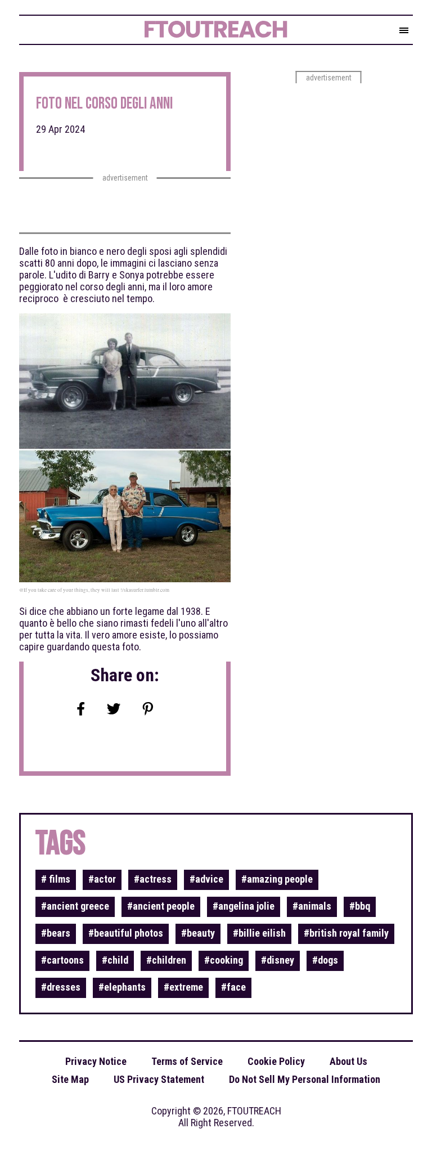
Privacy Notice (96, 1061)
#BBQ (359, 906)
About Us (348, 1061)
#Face (233, 987)
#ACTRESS (153, 879)
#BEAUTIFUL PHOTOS (125, 933)
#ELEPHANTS (122, 987)
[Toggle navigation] (404, 31)
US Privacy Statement (159, 1079)
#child (115, 960)
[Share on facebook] (81, 709)
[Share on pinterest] (148, 709)
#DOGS (325, 960)
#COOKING (223, 960)
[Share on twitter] (114, 709)
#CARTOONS (62, 960)
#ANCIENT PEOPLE (161, 906)
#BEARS (55, 933)
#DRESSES (60, 987)
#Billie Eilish (259, 933)
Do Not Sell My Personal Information (304, 1079)
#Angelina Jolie (243, 906)
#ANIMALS (311, 906)
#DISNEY (277, 960)
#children (166, 960)
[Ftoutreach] (207, 31)
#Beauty (198, 933)
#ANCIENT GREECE (75, 906)
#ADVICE (206, 879)
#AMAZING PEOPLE (277, 879)
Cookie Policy (276, 1061)
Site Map (70, 1079)
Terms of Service (187, 1061)
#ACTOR (102, 879)
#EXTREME (183, 987)
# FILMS (55, 879)
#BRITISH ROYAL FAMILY (346, 933)
